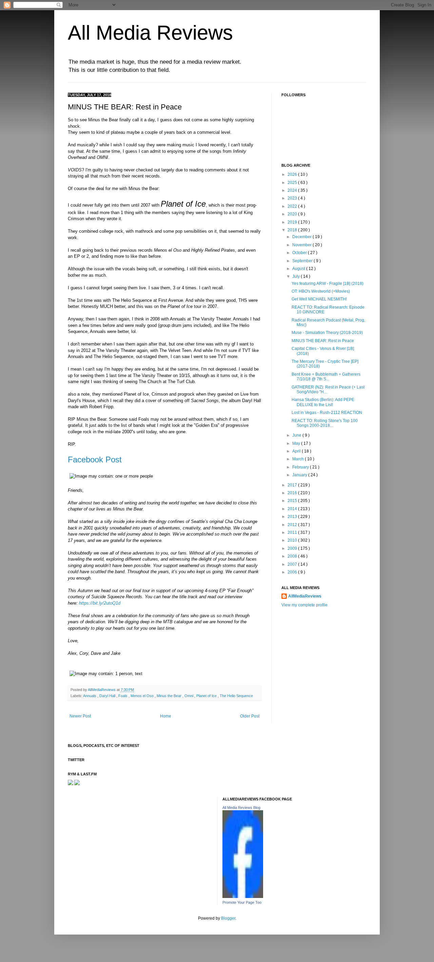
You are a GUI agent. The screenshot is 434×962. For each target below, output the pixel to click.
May (296, 443)
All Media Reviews (150, 32)
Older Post (249, 716)
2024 (293, 190)
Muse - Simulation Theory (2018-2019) (327, 332)
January (300, 475)
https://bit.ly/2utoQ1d (99, 603)
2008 (293, 556)
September (303, 260)
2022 (293, 206)
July (296, 276)
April (297, 451)
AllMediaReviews (102, 690)
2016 (293, 492)
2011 (293, 532)
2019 (293, 222)
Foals (123, 696)
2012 (293, 524)
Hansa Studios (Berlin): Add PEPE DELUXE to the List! (323, 402)
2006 (293, 572)
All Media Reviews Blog (241, 808)
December (302, 236)
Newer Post (80, 716)
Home (165, 716)
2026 (293, 174)
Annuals (90, 696)
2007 (293, 564)
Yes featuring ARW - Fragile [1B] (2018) (327, 283)
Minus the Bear (169, 696)
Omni (189, 696)
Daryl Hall (107, 696)
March (298, 459)
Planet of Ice (207, 696)
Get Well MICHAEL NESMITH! (319, 299)
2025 (293, 182)
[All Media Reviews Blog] (242, 896)
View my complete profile (304, 605)
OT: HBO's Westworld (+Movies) (321, 291)
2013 (293, 516)
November (302, 245)
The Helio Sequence (236, 696)
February (301, 467)
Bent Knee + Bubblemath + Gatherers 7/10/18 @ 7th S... (326, 376)
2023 (293, 198)
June (297, 435)
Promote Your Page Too (241, 902)
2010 (293, 540)
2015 (293, 500)
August (299, 268)
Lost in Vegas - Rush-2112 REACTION (327, 412)
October (300, 252)
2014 (293, 508)
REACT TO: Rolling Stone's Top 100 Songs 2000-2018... (325, 423)
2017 (293, 485)
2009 (293, 548)
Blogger (228, 918)
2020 (293, 214)
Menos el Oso (143, 696)
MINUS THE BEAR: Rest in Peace (323, 340)
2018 (293, 230)
